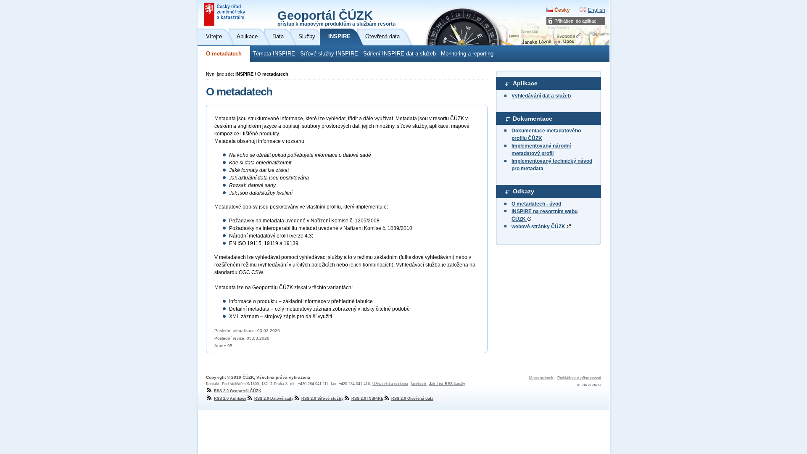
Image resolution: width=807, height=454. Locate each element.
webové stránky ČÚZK (539, 227)
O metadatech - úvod (536, 204)
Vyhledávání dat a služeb (541, 96)
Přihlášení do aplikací (576, 21)
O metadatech (224, 54)
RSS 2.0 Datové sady (273, 398)
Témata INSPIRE (274, 54)
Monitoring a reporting (467, 54)
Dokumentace (532, 118)
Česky (562, 10)
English (596, 10)
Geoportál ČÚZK (336, 17)
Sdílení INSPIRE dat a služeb (399, 54)
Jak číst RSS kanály (447, 384)
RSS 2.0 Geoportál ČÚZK (237, 391)
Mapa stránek (541, 378)
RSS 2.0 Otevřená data (412, 398)
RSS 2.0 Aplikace (230, 398)
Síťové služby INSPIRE (329, 54)
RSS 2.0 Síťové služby (322, 398)
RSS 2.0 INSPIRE (367, 398)
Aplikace (525, 83)
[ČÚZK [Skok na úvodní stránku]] (225, 14)
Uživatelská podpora (390, 384)
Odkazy (523, 191)
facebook (419, 384)
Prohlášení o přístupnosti (579, 378)
